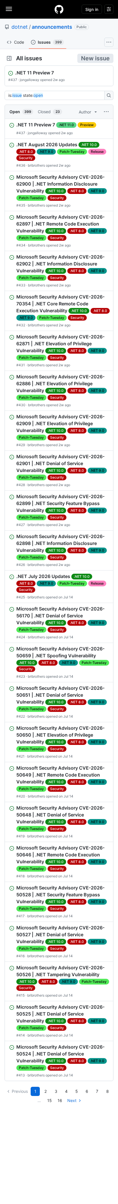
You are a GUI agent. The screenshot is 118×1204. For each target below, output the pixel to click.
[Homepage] (59, 9)
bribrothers (36, 165)
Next (71, 1100)
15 (49, 1100)
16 (60, 1100)
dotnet (19, 27)
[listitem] (59, 128)
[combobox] (56, 95)
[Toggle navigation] (9, 9)
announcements (52, 27)
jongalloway (29, 80)
